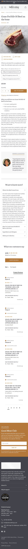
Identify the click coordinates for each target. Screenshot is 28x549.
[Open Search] (5, 7)
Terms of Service (13, 543)
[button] (8, 408)
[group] (14, 253)
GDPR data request (5, 545)
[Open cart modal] (25, 7)
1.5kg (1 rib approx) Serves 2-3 (11, 72)
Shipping (3, 95)
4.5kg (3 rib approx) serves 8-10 (11, 79)
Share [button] (12, 297)
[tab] (18, 273)
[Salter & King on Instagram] (4, 532)
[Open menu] (2, 7)
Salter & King (13, 537)
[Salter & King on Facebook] (2, 532)
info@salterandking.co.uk (10, 522)
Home (2, 12)
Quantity (3, 87)
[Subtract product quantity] (2, 91)
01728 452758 (8, 520)
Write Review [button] (14, 260)
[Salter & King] (14, 7)
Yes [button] (6, 297)
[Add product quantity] (8, 91)
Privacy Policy (4, 543)
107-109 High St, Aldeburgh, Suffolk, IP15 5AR (15, 526)
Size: (10, 69)
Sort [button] (6, 267)
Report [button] (8, 297)
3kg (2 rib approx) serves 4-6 (10, 75)
